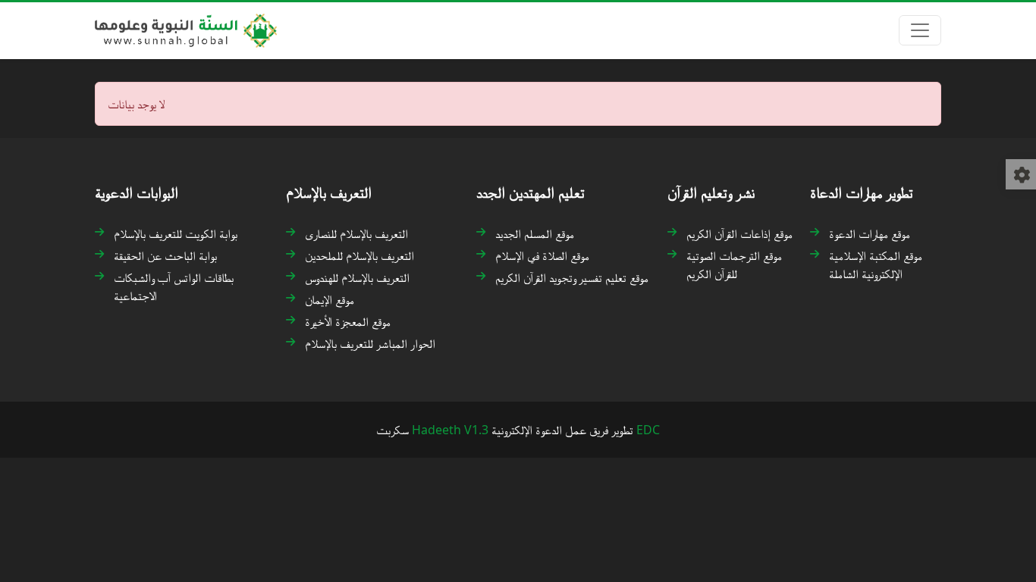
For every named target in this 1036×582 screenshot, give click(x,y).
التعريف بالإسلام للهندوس (357, 277)
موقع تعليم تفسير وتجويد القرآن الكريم (571, 277)
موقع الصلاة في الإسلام (542, 255)
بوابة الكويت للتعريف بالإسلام (175, 233)
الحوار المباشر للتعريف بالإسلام (370, 343)
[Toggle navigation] (920, 30)
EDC (648, 429)
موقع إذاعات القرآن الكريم (739, 233)
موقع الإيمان (329, 299)
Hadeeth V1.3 (450, 429)
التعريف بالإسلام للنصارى (356, 233)
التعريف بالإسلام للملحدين (359, 255)
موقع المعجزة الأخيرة (348, 321)
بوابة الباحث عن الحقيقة (165, 255)
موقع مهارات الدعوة (869, 233)
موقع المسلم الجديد (534, 233)
